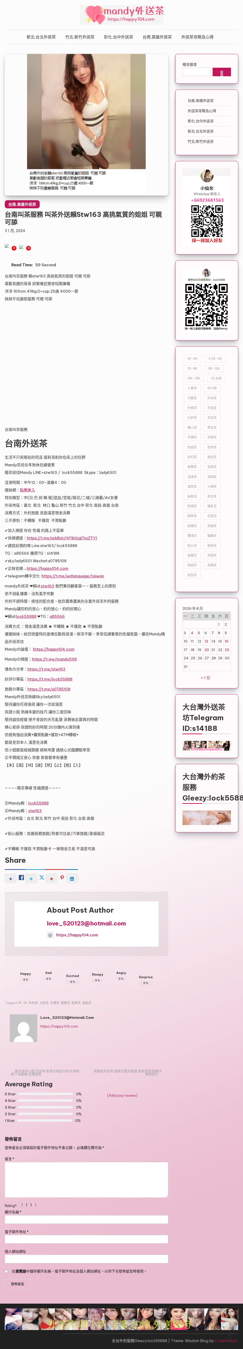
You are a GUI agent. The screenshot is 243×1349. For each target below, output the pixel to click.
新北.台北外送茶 (41, 37)
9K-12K (214, 368)
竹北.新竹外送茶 (79, 37)
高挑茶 (86, 1003)
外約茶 (33, 1003)
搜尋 (221, 73)
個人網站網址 (15, 1251)
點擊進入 (27, 490)
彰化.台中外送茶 (118, 37)
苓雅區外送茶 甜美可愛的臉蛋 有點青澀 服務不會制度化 (127, 1072)
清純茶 (212, 476)
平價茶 (54, 1003)
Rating (11, 1205)
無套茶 (192, 496)
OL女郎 (216, 378)
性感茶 (192, 447)
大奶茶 (44, 1003)
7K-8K (192, 368)
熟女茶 (212, 496)
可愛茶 (192, 398)
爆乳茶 (212, 506)
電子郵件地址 (16, 1232)
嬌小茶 (192, 427)
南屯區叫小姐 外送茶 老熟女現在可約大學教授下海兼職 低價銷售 (45, 1072)
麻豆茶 (192, 575)
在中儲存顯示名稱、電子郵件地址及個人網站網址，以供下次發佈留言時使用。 (79, 1271)
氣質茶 (76, 1003)
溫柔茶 (192, 486)
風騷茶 (192, 555)
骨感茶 (212, 555)
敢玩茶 (212, 457)
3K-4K (22, 1003)
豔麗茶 (212, 535)
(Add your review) (122, 1095)
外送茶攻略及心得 (197, 37)
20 (207, 650)
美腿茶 (212, 526)
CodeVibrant (226, 1340)
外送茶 (212, 408)
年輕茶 (212, 437)
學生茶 (212, 427)
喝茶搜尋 (189, 64)
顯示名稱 (13, 1212)
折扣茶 (192, 457)
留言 (9, 1159)
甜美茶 (192, 516)
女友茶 (212, 417)
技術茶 (212, 447)
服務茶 (65, 1003)
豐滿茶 (192, 535)
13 (206, 641)
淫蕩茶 (192, 476)
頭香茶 (212, 545)
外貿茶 (192, 408)
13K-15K (193, 378)
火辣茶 (212, 486)
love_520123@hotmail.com (86, 923)
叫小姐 (212, 388)
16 (227, 641)
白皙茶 (212, 516)
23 (227, 650)
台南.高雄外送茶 (157, 37)
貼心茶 (192, 545)
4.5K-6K (215, 358)
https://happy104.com (77, 935)
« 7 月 (205, 678)
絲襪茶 (192, 526)
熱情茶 (192, 506)
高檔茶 (212, 565)
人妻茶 (192, 388)
